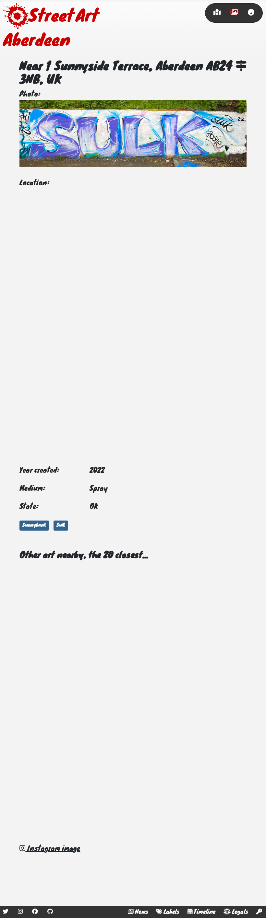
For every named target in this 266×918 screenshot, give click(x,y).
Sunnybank (34, 525)
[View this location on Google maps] (241, 67)
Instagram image (52, 849)
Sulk (60, 525)
